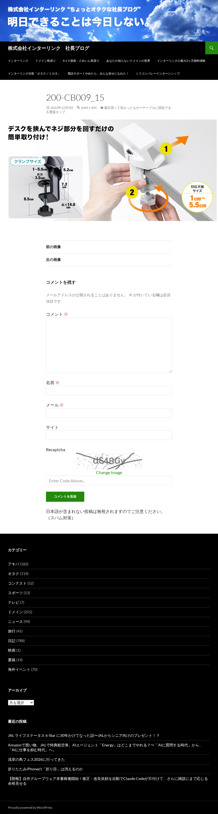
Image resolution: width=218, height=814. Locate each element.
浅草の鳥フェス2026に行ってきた (36, 759)
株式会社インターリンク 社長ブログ (48, 48)
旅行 (11, 631)
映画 (11, 650)
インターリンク (18, 60)
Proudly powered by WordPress (30, 807)
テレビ (13, 602)
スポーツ (15, 592)
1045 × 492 (89, 108)
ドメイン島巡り (45, 60)
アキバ (13, 564)
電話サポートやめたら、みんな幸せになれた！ (98, 73)
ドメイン (15, 612)
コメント (57, 313)
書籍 (11, 659)
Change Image (109, 472)
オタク (13, 573)
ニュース (15, 621)
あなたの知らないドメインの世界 (128, 60)
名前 (53, 382)
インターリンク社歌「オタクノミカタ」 (34, 73)
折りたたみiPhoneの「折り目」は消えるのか (45, 769)
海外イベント (19, 669)
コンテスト (17, 583)
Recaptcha (55, 449)
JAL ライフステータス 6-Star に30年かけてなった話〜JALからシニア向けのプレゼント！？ (84, 735)
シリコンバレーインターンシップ (158, 73)
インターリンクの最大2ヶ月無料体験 (181, 60)
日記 (11, 640)
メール (55, 404)
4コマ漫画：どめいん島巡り (81, 60)
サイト (52, 427)
